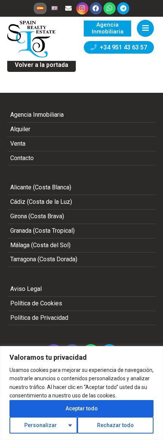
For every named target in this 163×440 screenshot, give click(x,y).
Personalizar (40, 425)
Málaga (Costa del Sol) (40, 245)
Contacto (22, 158)
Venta (17, 143)
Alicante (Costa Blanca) (40, 187)
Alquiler (20, 129)
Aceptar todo (82, 408)
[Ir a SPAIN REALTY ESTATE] (31, 39)
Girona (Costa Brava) (37, 216)
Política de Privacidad (39, 317)
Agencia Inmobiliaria (37, 114)
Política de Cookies (36, 303)
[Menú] (145, 28)
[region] (81, 393)
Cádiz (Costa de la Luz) (41, 201)
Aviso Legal (26, 288)
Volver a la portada (41, 64)
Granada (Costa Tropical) (42, 230)
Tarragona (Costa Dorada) (43, 259)
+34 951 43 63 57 (122, 47)
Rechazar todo (115, 425)
